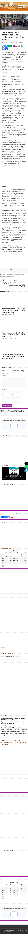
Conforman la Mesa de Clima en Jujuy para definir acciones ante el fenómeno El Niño (13, 356)
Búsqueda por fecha (6, 656)
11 (6, 558)
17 (3, 561)
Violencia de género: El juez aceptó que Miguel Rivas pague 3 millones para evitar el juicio (13, 310)
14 (17, 558)
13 (14, 558)
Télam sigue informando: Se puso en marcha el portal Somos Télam (10, 281)
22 (21, 561)
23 (25, 561)
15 (21, 558)
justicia (21, 274)
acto (9, 274)
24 (3, 563)
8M (5, 274)
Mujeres (11, 276)
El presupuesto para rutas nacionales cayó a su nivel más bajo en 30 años (14, 722)
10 (3, 558)
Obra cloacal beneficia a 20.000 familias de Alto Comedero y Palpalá (13, 719)
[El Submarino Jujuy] (14, 6)
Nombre (4, 389)
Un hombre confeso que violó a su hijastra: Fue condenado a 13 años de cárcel (17, 286)
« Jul (2, 567)
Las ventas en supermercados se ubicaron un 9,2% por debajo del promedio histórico (13, 726)
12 (10, 558)
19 (10, 561)
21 (17, 561)
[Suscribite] (26, 466)
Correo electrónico (7, 395)
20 (14, 561)
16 (25, 558)
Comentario (5, 375)
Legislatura (4, 276)
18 (6, 561)
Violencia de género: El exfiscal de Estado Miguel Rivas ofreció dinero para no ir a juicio (13, 334)
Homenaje (14, 274)
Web (3, 400)
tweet (11, 269)
